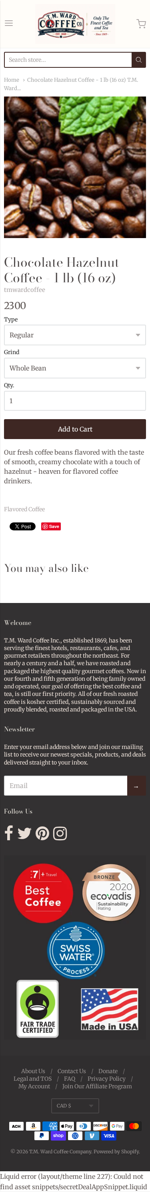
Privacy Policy (107, 1078)
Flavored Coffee (24, 509)
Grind (11, 352)
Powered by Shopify (116, 1152)
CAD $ (64, 1106)
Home (11, 80)
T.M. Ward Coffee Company (60, 1152)
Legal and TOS (33, 1078)
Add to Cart (75, 429)
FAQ (69, 1078)
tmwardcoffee (24, 290)
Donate (108, 1071)
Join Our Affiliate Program (97, 1086)
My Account (34, 1086)
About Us (33, 1071)
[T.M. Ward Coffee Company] (75, 24)
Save (54, 526)
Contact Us (72, 1071)
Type (11, 320)
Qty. (9, 385)
